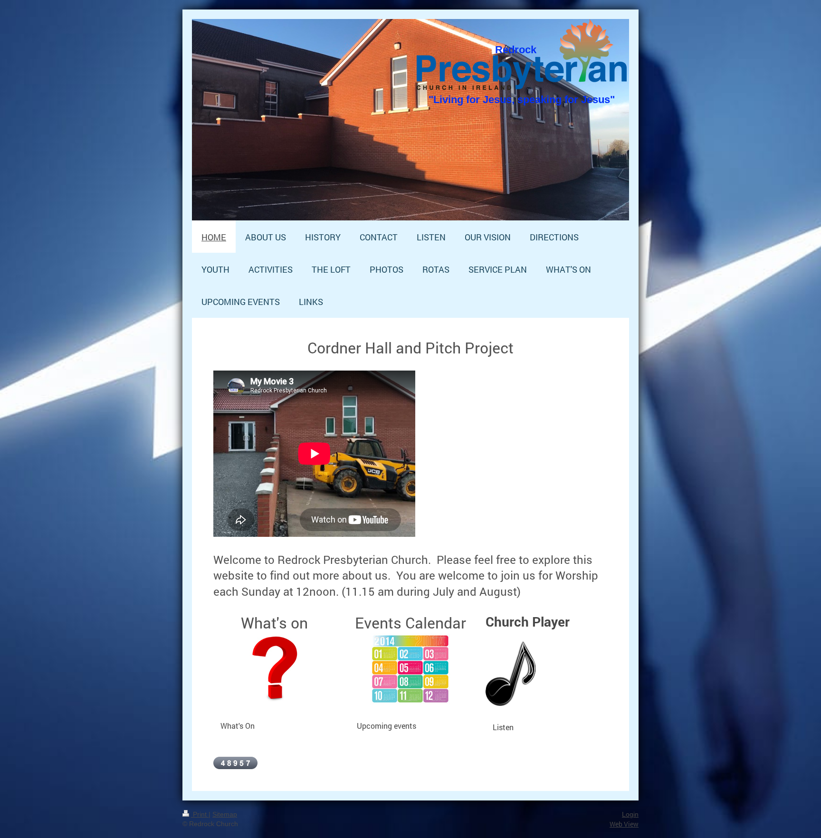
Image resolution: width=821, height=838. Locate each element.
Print (200, 814)
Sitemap (224, 814)
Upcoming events (386, 726)
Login (630, 814)
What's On (237, 726)
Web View (624, 823)
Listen (503, 727)
